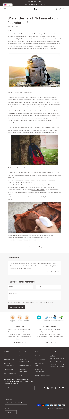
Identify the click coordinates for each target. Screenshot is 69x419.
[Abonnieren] (32, 388)
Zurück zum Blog (35, 247)
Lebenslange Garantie (26, 365)
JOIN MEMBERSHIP (18, 343)
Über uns (7, 355)
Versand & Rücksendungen (24, 360)
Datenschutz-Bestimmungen (39, 370)
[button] (5, 9)
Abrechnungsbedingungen (42, 375)
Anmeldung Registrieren (23, 370)
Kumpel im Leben (9, 359)
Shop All (37, 355)
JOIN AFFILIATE (48, 343)
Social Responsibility (10, 373)
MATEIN (54, 408)
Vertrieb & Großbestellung (9, 364)
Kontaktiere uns (24, 355)
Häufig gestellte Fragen (39, 364)
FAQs (21, 375)
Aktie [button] (11, 30)
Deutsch (9, 412)
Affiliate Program (40, 359)
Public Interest (8, 369)
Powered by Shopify (60, 408)
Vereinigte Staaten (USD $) (14, 402)
